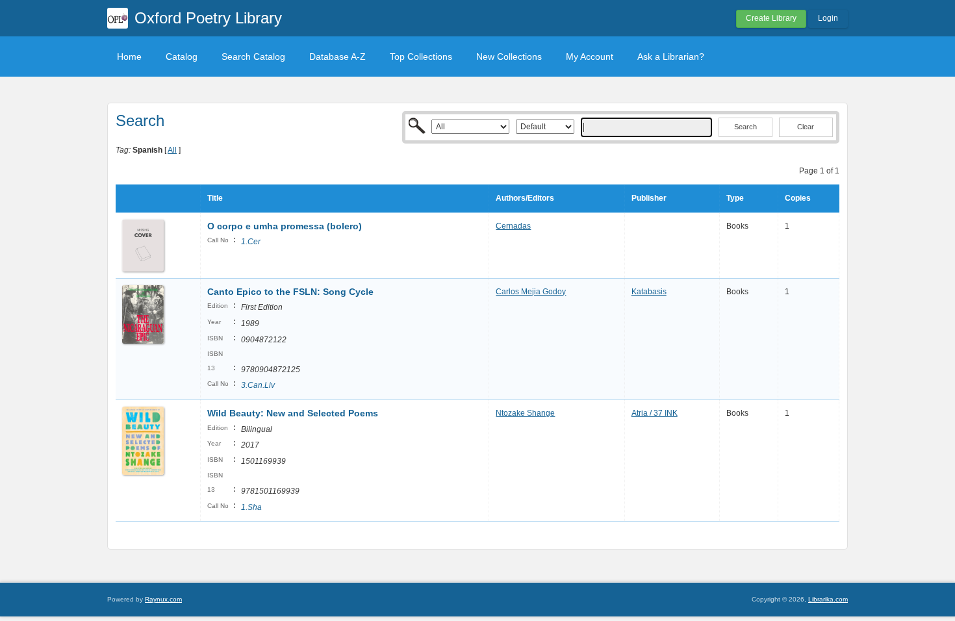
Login (828, 18)
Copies (798, 198)
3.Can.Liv (258, 385)
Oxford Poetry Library (208, 18)
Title (215, 198)
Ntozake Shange (525, 413)
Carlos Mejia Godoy (531, 291)
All (172, 150)
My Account (589, 56)
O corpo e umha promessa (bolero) (284, 226)
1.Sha (251, 507)
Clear (805, 127)
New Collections (509, 56)
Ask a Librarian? (670, 56)
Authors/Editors (525, 198)
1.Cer (251, 241)
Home (129, 56)
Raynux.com (163, 599)
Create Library (771, 18)
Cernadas (513, 226)
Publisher (649, 198)
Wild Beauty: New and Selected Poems (292, 413)
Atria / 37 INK (654, 413)
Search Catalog (253, 56)
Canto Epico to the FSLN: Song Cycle (290, 291)
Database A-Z (337, 56)
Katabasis (649, 291)
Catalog (181, 56)
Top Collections (421, 56)
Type (735, 198)
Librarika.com (828, 599)
